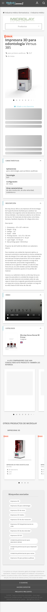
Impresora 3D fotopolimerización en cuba (21, 525)
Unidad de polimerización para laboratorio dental (20, 541)
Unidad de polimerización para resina (22, 553)
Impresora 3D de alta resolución (20, 520)
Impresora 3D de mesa (17, 510)
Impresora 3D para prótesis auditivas (22, 558)
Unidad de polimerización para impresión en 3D (23, 548)
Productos (22, 26)
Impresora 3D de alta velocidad (20, 531)
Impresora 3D (14, 501)
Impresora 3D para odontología (20, 506)
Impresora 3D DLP (16, 535)
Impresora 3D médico (17, 515)
